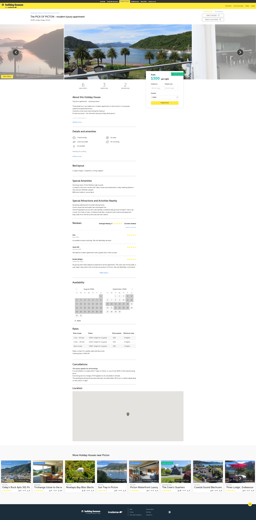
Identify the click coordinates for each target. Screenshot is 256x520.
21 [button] (97, 308)
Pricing (131, 512)
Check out (168, 84)
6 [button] (92, 300)
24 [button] (81, 312)
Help (131, 509)
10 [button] (81, 304)
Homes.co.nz (152, 1)
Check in (154, 84)
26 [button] (89, 312)
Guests (153, 93)
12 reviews (219, 12)
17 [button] (81, 308)
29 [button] (101, 312)
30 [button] (77, 315)
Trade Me (102, 1)
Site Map (148, 512)
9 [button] (76, 304)
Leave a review (130, 227)
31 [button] (81, 315)
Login (253, 6)
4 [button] (84, 300)
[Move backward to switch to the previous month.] (76, 289)
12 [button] (89, 304)
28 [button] (97, 312)
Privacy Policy (150, 509)
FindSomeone (135, 1)
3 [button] (80, 300)
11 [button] (85, 304)
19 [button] (89, 308)
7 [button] (96, 300)
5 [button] (88, 300)
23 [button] (77, 312)
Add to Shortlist (212, 15)
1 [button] (100, 296)
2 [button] (76, 300)
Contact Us (149, 515)
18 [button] (85, 308)
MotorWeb (144, 1)
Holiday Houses (124, 1)
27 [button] (93, 312)
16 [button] (77, 308)
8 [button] (100, 300)
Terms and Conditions (135, 515)
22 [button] (101, 308)
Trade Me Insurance (112, 1)
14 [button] (97, 304)
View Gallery (7, 76)
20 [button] (93, 308)
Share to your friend (211, 19)
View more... (104, 273)
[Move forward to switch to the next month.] (132, 289)
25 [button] (85, 312)
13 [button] (93, 304)
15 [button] (101, 304)
